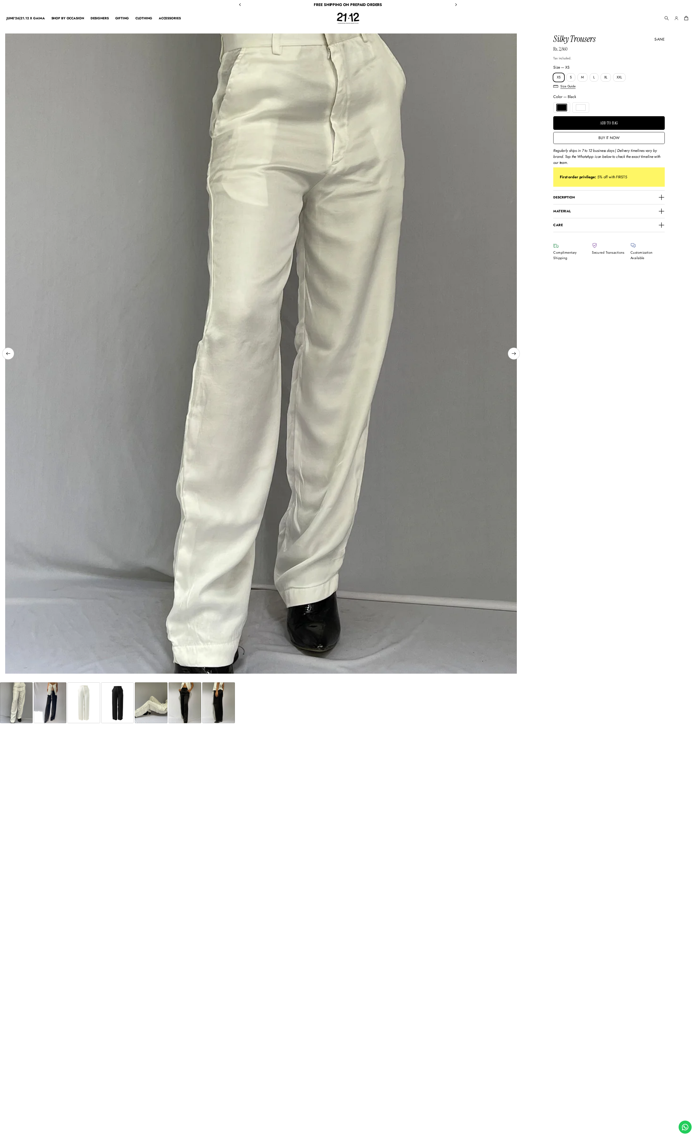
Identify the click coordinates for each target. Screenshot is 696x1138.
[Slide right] (514, 354)
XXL (619, 77)
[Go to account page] (676, 18)
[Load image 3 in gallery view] (83, 702)
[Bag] (685, 18)
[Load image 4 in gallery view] (117, 702)
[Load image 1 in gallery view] (16, 702)
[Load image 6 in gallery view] (185, 702)
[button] (667, 18)
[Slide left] (8, 354)
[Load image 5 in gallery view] (151, 702)
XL (606, 77)
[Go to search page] (667, 18)
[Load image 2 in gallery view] (50, 702)
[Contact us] (685, 1127)
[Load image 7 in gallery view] (218, 702)
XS (559, 77)
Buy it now (609, 137)
